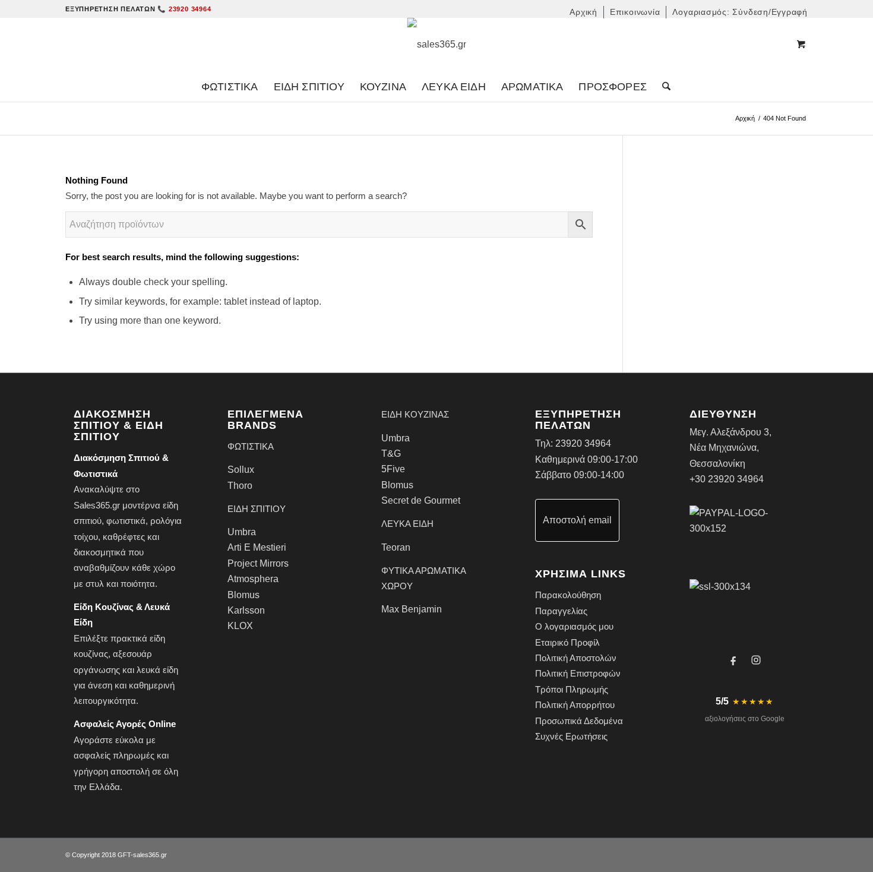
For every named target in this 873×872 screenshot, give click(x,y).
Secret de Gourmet (420, 500)
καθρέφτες (124, 537)
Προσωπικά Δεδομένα (579, 721)
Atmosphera (253, 579)
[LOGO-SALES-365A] (436, 44)
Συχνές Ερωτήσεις (571, 736)
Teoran (395, 547)
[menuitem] (584, 12)
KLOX (240, 626)
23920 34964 (583, 443)
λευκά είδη (157, 670)
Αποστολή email (577, 520)
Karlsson (246, 610)
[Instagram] (756, 660)
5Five (393, 469)
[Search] (662, 87)
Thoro (239, 486)
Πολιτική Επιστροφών (578, 673)
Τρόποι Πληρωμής (571, 689)
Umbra (241, 532)
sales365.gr (150, 854)
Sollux (240, 470)
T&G (391, 453)
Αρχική (745, 118)
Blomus (243, 595)
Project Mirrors (258, 563)
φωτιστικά (126, 521)
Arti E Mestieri (256, 547)
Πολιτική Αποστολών (575, 658)
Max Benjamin (411, 609)
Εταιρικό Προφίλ (567, 642)
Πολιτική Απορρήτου (575, 705)
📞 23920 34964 (184, 8)
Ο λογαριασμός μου (574, 626)
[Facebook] (733, 660)
